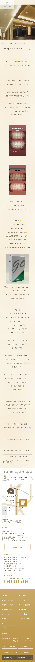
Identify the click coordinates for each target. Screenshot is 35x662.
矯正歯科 (15, 641)
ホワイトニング (27, 641)
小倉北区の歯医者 (8, 450)
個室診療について (7, 609)
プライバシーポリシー (25, 618)
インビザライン (27, 638)
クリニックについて (7, 600)
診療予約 (26, 646)
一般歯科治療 (6, 638)
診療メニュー (6, 633)
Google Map (17, 547)
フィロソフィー (23, 595)
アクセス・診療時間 (25, 605)
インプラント (5, 641)
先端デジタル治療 (7, 605)
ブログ (25, 457)
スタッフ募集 (23, 614)
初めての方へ (6, 614)
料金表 (4, 618)
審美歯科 (15, 638)
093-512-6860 (17, 581)
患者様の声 (22, 609)
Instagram (5, 627)
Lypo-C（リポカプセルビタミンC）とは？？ (16, 460)
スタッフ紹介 (23, 600)
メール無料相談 (10, 646)
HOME (4, 595)
